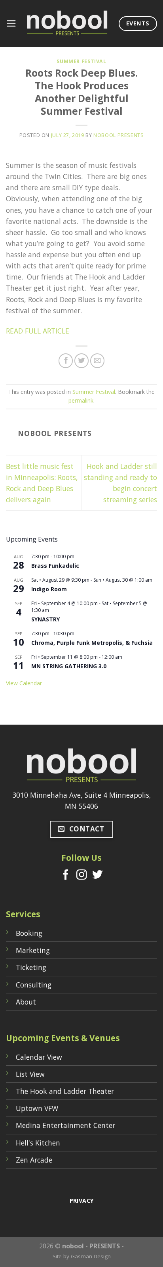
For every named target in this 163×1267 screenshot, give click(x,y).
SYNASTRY (45, 619)
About (26, 1002)
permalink (80, 400)
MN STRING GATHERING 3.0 (68, 666)
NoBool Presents (118, 135)
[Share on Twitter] (81, 360)
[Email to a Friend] (97, 360)
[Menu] (11, 23)
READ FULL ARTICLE (37, 331)
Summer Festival (81, 61)
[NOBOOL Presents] (68, 24)
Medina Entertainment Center (65, 1125)
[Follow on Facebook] (66, 875)
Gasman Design (91, 1256)
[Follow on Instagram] (81, 875)
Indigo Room (49, 589)
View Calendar (24, 683)
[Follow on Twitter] (97, 875)
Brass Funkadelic (55, 565)
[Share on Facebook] (66, 360)
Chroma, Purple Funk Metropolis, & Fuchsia (92, 642)
